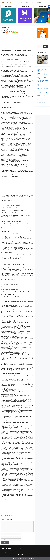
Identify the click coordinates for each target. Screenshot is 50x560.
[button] (46, 2)
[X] (4, 32)
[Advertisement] (17, 40)
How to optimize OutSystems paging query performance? (42, 85)
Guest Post (33, 2)
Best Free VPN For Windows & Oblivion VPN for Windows (42, 81)
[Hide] (49, 23)
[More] (17, 32)
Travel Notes (20, 551)
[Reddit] (6, 32)
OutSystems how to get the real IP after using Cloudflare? (42, 90)
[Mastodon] (11, 32)
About (3, 551)
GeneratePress (25, 558)
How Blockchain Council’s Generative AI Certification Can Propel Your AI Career (42, 74)
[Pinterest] (9, 32)
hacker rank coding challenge (7, 515)
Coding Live (26, 2)
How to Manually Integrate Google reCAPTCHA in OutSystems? (42, 70)
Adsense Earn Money (22, 552)
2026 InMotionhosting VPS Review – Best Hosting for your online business (42, 94)
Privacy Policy (4, 552)
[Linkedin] (7, 32)
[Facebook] (2, 32)
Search (45, 46)
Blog (43, 2)
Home (21, 2)
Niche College (20, 554)
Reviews (38, 2)
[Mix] (13, 32)
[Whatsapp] (15, 32)
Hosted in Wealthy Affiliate (33, 558)
